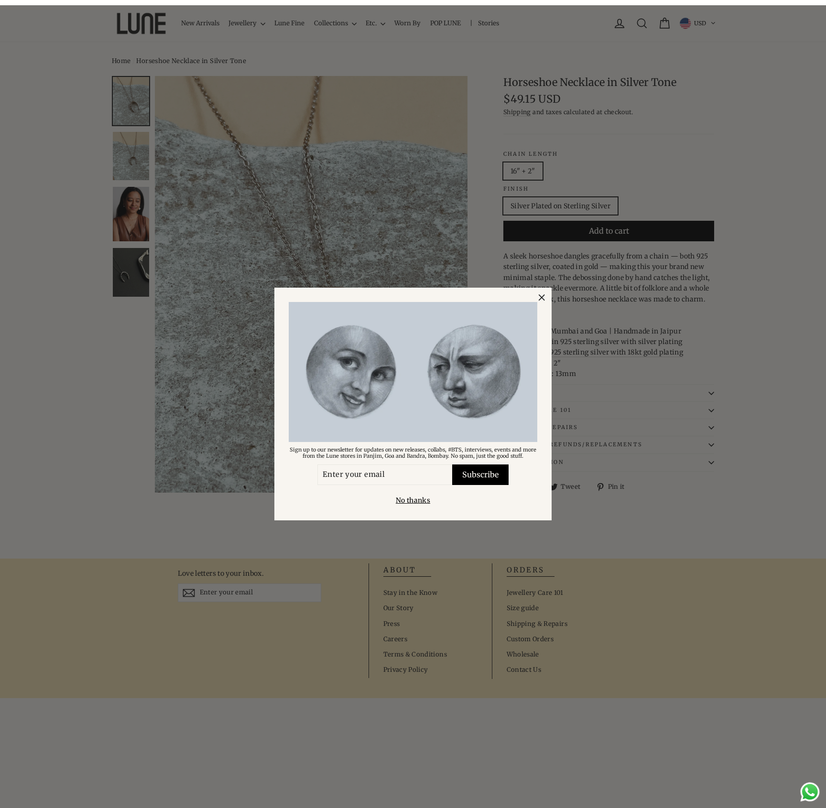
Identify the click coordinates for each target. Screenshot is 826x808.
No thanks (413, 500)
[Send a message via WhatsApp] (810, 792)
